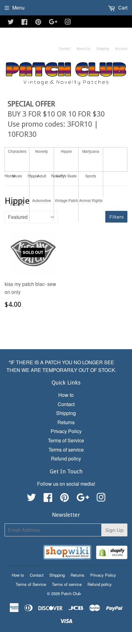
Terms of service (66, 449)
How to (66, 394)
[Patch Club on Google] (53, 22)
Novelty (41, 151)
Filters (116, 217)
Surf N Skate (66, 175)
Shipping (102, 48)
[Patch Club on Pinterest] (38, 22)
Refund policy (66, 458)
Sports (90, 175)
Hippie (66, 151)
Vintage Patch (66, 200)
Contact (64, 48)
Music (17, 175)
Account (121, 48)
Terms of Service (66, 440)
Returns (66, 422)
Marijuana (90, 151)
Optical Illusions (17, 202)
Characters (17, 151)
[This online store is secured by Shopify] (111, 553)
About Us (83, 48)
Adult (41, 175)
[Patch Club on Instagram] (68, 22)
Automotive (41, 200)
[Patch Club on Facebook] (24, 22)
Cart (122, 7)
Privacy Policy (66, 431)
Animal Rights (91, 200)
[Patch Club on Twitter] (11, 22)
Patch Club (71, 593)
